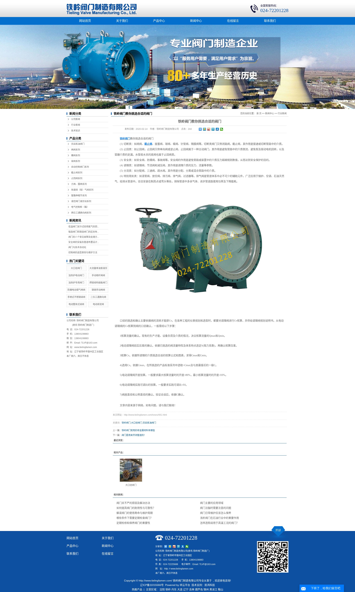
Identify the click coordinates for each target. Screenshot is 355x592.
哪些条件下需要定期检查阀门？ (134, 517)
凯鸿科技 (209, 584)
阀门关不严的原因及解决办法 (133, 502)
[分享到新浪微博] (208, 129)
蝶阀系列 (75, 155)
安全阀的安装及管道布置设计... (83, 242)
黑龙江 (213, 589)
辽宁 (185, 589)
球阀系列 (75, 161)
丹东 (174, 589)
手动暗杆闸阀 (98, 275)
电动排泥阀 (98, 304)
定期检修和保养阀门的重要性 (133, 522)
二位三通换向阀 (98, 297)
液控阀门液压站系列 (81, 201)
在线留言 (233, 20)
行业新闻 (75, 125)
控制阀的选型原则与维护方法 (82, 252)
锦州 (206, 589)
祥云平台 (185, 584)
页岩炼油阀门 (77, 144)
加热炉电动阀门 (76, 275)
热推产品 (137, 589)
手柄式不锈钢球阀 (76, 297)
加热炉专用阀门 (76, 282)
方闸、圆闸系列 (79, 184)
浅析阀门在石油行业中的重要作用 (219, 517)
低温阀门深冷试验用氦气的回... (83, 226)
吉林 (191, 589)
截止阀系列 (76, 172)
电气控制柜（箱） (80, 207)
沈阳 (162, 589)
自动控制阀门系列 (80, 167)
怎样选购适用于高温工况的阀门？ (219, 522)
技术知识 (75, 130)
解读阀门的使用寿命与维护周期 (134, 512)
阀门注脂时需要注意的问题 (215, 507)
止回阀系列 (76, 178)
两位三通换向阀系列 (81, 213)
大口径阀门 (76, 268)
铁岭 (168, 589)
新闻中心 (196, 20)
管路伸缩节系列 (79, 195)
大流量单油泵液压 (98, 268)
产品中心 (159, 20)
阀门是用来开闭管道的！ (134, 435)
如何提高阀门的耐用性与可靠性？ (135, 507)
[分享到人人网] (217, 129)
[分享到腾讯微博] (213, 129)
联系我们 (270, 20)
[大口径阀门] (130, 470)
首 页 (258, 113)
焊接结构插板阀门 (98, 282)
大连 (179, 589)
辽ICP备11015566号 (152, 584)
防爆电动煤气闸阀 (76, 290)
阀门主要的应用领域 (211, 502)
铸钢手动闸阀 (98, 290)
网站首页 (85, 20)
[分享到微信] (221, 129)
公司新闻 (75, 119)
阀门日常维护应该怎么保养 (215, 512)
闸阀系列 (75, 149)
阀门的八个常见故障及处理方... (83, 237)
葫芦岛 (199, 589)
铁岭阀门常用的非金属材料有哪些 (138, 430)
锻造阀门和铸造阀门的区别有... (83, 232)
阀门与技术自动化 (77, 247)
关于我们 (122, 20)
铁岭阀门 (126, 423)
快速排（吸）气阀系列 (82, 190)
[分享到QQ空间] (204, 129)
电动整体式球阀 (76, 304)
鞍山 (220, 589)
